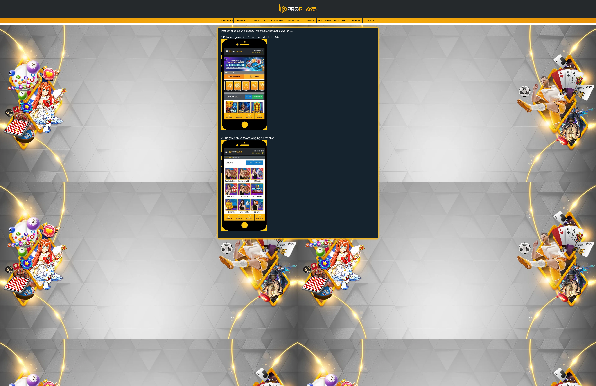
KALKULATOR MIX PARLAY (275, 21)
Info (256, 21)
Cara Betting (293, 21)
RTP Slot (370, 21)
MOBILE (240, 21)
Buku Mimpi (355, 21)
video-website (309, 21)
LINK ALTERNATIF (324, 21)
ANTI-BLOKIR (339, 21)
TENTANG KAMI (225, 21)
